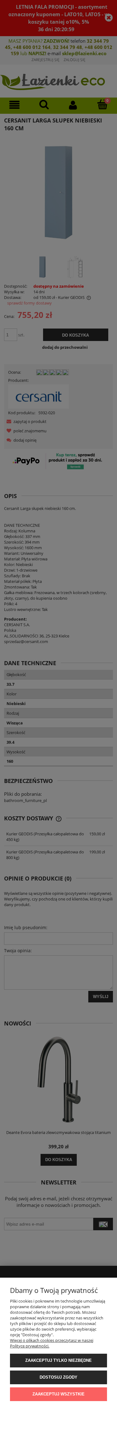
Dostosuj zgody (58, 1377)
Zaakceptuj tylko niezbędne (58, 1360)
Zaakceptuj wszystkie (58, 1394)
